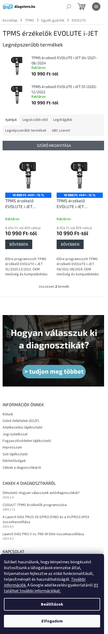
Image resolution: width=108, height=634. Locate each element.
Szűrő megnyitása (54, 145)
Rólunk (8, 414)
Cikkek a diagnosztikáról (22, 467)
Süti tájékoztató (15, 454)
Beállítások (52, 604)
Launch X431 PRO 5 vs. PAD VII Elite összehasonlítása (43, 534)
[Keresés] (68, 6)
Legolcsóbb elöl (35, 119)
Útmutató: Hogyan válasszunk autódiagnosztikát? (41, 493)
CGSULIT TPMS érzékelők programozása (35, 505)
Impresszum (12, 447)
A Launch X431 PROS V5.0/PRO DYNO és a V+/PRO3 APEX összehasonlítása (46, 520)
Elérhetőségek (14, 460)
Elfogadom (52, 621)
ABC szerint (61, 130)
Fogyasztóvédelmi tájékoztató (27, 441)
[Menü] (96, 6)
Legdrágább (62, 119)
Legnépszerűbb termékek (25, 130)
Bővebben (18, 244)
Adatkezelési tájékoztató (22, 427)
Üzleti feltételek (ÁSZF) (21, 421)
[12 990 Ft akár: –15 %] (28, 175)
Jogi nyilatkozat (15, 434)
